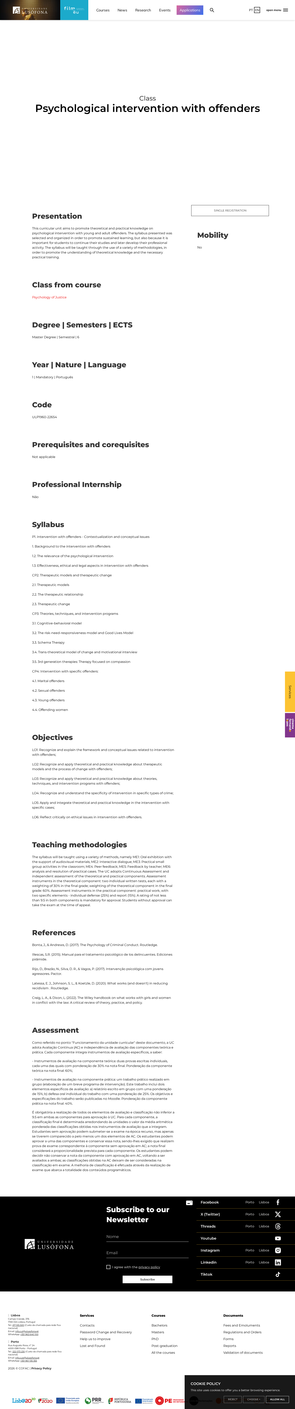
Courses (103, 10)
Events (165, 10)
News (122, 10)
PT (251, 10)
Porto (249, 1202)
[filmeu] (74, 10)
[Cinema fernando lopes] (290, 725)
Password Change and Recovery (106, 1332)
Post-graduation (165, 1346)
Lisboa (264, 1202)
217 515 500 (18, 1325)
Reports (229, 1346)
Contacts (87, 1325)
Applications (190, 10)
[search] (212, 10)
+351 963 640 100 (29, 1334)
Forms (228, 1339)
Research (143, 10)
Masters (158, 1332)
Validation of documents (243, 1353)
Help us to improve (95, 1339)
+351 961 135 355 (28, 1360)
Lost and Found (92, 1346)
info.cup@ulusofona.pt (27, 1357)
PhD (155, 1339)
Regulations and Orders (242, 1332)
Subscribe (147, 1279)
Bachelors (159, 1325)
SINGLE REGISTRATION (230, 210)
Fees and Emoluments (241, 1325)
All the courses (163, 1353)
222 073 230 (18, 1351)
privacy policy (149, 1267)
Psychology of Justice (49, 297)
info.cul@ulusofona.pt (27, 1331)
